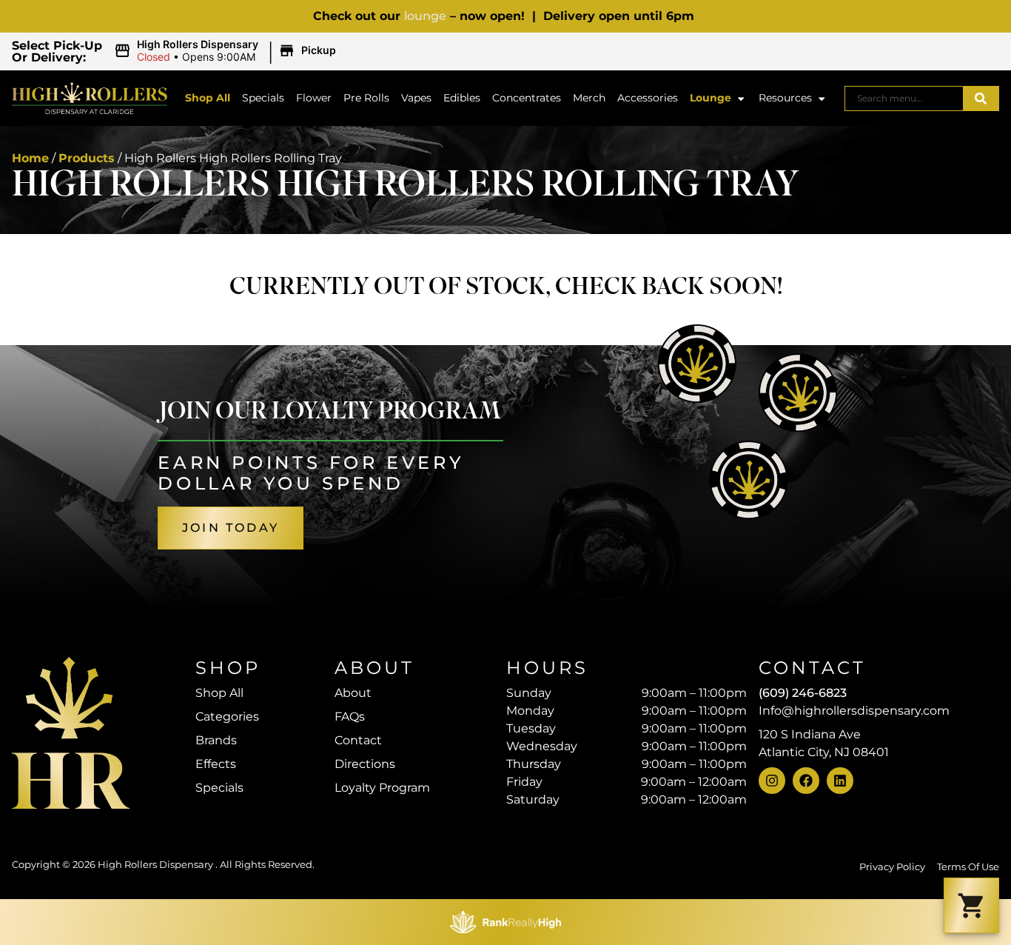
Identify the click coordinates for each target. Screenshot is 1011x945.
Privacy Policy (892, 866)
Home (30, 158)
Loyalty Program (382, 788)
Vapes (416, 97)
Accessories (647, 97)
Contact (358, 740)
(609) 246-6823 (803, 693)
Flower (314, 97)
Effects (215, 764)
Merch (589, 97)
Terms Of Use (968, 866)
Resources (785, 97)
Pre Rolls (366, 97)
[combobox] (904, 98)
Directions (365, 764)
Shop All (207, 97)
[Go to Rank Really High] (505, 922)
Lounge (710, 97)
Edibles (461, 97)
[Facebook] (806, 780)
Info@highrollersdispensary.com (854, 711)
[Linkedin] (840, 780)
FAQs (350, 716)
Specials (263, 97)
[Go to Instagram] (772, 780)
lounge (425, 16)
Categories (227, 716)
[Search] (980, 98)
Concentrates (526, 97)
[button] (227, 51)
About (353, 693)
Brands (216, 740)
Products (86, 158)
